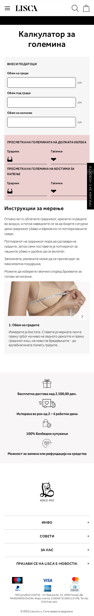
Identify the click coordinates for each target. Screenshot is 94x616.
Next (82, 317)
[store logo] (26, 8)
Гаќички (57, 151)
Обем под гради (19, 93)
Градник (13, 151)
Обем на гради (18, 73)
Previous (72, 317)
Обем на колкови (19, 113)
